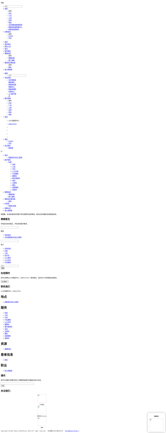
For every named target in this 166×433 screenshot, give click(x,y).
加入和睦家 (8, 69)
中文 (10, 38)
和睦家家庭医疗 (13, 29)
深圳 (10, 114)
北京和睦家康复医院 (15, 25)
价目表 (7, 203)
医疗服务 (8, 51)
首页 (6, 42)
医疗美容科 (16, 178)
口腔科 (14, 183)
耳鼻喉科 (15, 187)
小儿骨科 (8, 258)
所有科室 (8, 248)
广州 (10, 15)
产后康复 (15, 173)
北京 (10, 13)
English (10, 36)
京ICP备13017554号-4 (72, 431)
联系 (10, 67)
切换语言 (8, 32)
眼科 (13, 185)
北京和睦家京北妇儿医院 (13, 237)
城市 (6, 8)
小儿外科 (15, 171)
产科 (13, 169)
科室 (10, 162)
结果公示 (8, 208)
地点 (6, 49)
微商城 (10, 148)
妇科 (13, 164)
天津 (10, 20)
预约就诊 (8, 44)
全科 (13, 180)
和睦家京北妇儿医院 (15, 157)
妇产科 (7, 255)
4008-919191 (12, 124)
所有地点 (8, 235)
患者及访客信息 (10, 62)
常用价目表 (12, 206)
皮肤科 (14, 190)
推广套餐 (11, 60)
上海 (10, 18)
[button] (85, 73)
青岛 (10, 22)
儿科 (13, 167)
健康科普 (11, 58)
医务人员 (8, 46)
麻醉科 (14, 176)
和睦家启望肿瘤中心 (15, 27)
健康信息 (8, 53)
